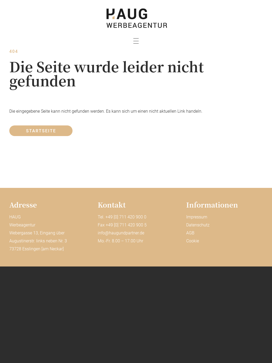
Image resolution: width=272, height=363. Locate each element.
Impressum (196, 217)
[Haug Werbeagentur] (136, 18)
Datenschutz (198, 224)
